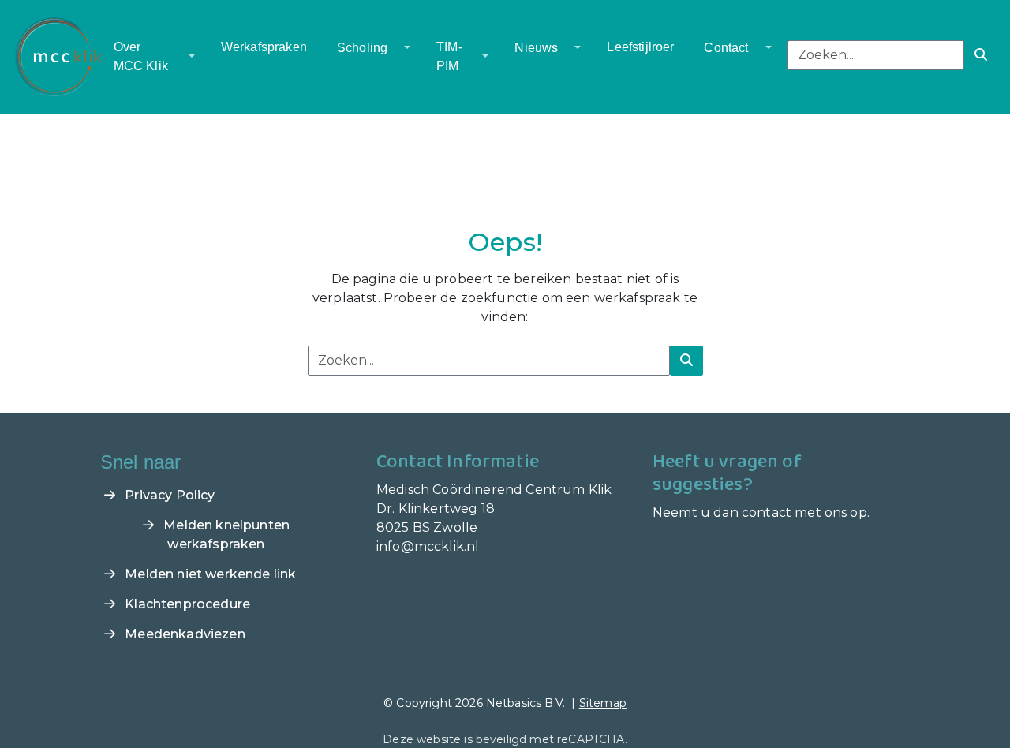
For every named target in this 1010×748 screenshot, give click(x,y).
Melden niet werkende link (209, 574)
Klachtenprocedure (186, 604)
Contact (726, 47)
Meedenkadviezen (183, 633)
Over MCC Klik (141, 56)
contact (766, 512)
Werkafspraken (264, 47)
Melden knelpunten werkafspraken (225, 535)
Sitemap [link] (603, 703)
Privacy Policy (168, 495)
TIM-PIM (449, 56)
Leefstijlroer (640, 47)
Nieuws (536, 47)
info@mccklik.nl (427, 546)
